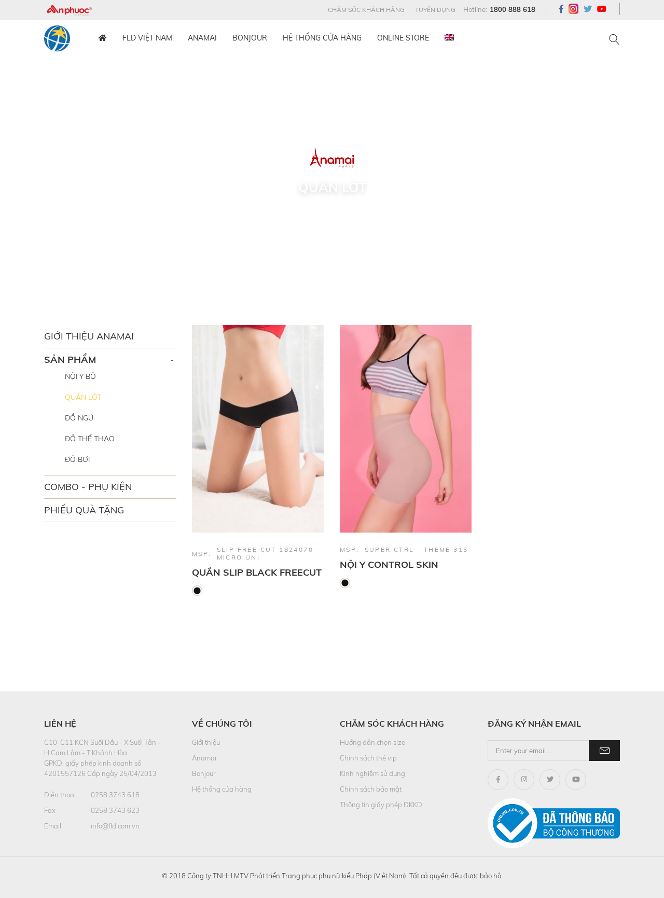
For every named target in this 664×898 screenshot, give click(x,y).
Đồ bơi (77, 459)
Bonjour (249, 38)
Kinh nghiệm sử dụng (372, 773)
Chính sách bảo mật (371, 789)
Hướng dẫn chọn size (372, 742)
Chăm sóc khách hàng (366, 9)
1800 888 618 (512, 9)
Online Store (403, 38)
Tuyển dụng (435, 9)
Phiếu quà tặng (84, 510)
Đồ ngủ (79, 418)
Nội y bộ (80, 376)
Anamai (202, 38)
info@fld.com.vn (115, 826)
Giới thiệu (206, 742)
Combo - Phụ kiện (88, 487)
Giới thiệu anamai (89, 336)
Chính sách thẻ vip (368, 758)
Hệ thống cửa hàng (322, 38)
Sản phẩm (70, 359)
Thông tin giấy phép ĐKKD (381, 804)
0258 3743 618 (115, 795)
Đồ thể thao (90, 438)
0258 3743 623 (115, 810)
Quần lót (83, 397)
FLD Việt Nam (147, 38)
